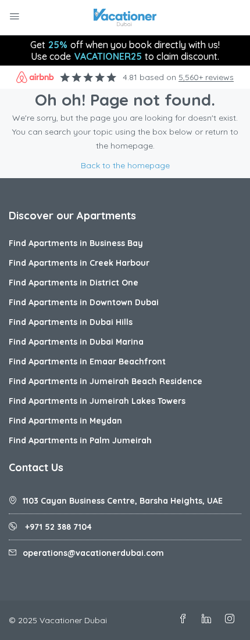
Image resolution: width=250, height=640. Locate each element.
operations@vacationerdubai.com (93, 553)
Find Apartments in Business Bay (76, 243)
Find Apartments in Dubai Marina (76, 342)
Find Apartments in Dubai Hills (71, 322)
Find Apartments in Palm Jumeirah (80, 440)
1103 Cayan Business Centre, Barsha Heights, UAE (123, 501)
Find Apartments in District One (73, 282)
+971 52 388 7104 (57, 527)
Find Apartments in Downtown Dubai (84, 302)
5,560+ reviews (206, 77)
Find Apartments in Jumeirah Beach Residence (105, 381)
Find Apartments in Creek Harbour (79, 263)
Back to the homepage (125, 165)
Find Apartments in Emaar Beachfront (87, 361)
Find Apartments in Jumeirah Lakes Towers (97, 401)
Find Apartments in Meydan (65, 420)
